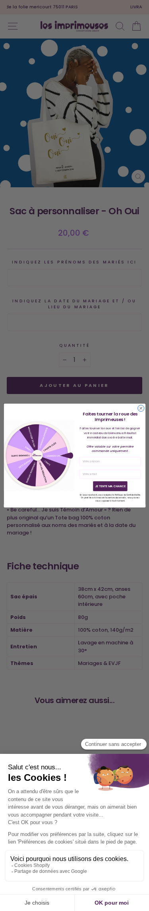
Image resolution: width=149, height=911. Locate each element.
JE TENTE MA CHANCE (110, 486)
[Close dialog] (140, 408)
